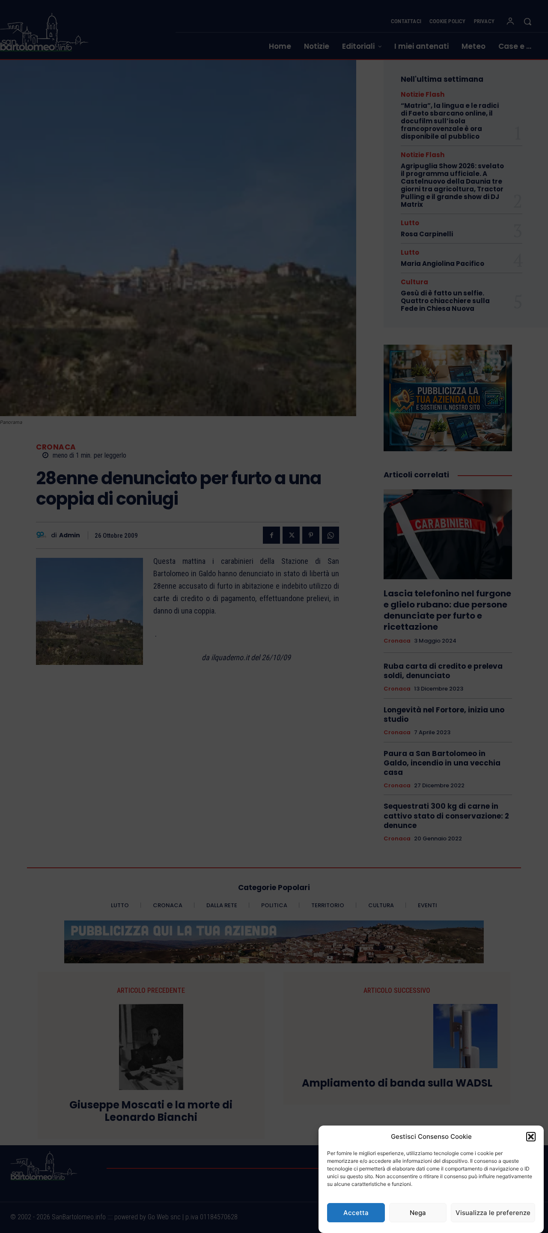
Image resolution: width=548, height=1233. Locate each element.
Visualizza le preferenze (493, 1213)
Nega (418, 1213)
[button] (531, 1136)
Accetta (356, 1213)
